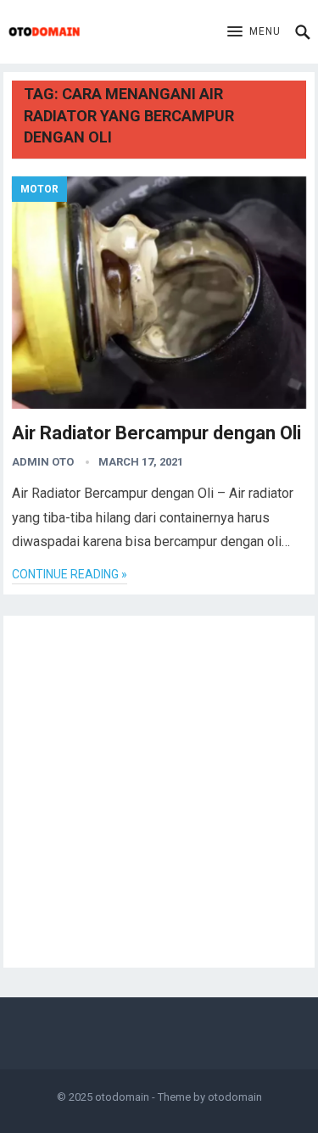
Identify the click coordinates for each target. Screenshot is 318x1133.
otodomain (122, 1097)
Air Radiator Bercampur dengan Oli (156, 433)
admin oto (43, 461)
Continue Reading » (69, 574)
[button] (254, 32)
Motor (39, 189)
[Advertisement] (159, 792)
